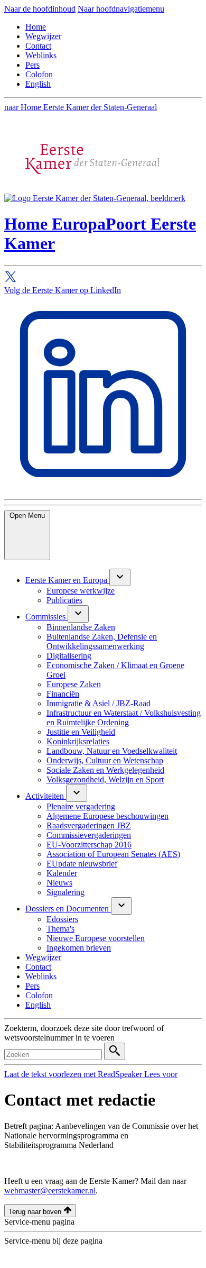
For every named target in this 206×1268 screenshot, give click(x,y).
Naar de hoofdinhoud (40, 8)
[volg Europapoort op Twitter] (103, 278)
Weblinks (41, 55)
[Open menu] (119, 577)
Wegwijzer (43, 36)
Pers (32, 64)
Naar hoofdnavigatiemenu (121, 8)
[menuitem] (67, 580)
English (38, 83)
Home (35, 26)
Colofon (39, 74)
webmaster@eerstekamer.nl (50, 1190)
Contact (38, 45)
